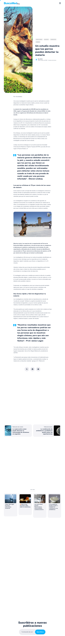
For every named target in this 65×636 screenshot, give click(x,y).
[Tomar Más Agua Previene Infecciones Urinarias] (10, 504)
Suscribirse (40, 632)
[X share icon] (27, 369)
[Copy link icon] (38, 369)
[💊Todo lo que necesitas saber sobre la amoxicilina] (25, 504)
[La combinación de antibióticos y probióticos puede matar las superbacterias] (47, 430)
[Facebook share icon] (32, 369)
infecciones (39, 39)
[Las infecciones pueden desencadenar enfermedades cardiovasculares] (39, 505)
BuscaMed (40, 59)
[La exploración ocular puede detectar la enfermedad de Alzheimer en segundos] (18, 430)
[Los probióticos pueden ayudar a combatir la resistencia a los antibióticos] (54, 505)
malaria (46, 39)
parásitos (53, 39)
